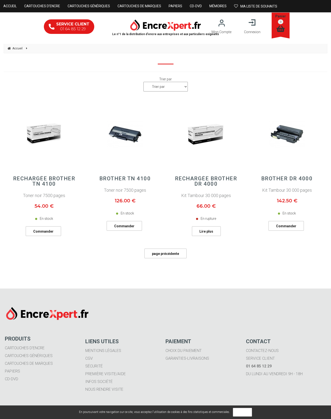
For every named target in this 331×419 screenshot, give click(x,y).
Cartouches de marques (29, 363)
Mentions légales (103, 350)
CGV (89, 358)
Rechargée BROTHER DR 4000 (206, 181)
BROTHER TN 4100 (125, 178)
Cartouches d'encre (25, 348)
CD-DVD (11, 379)
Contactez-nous (262, 350)
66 (206, 206)
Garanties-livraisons (187, 358)
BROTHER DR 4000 (287, 178)
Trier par (165, 79)
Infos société (99, 381)
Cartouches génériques (29, 355)
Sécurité (94, 366)
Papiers (12, 371)
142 (287, 201)
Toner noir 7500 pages (44, 195)
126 (125, 201)
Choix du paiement (184, 350)
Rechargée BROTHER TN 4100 (44, 181)
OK (242, 412)
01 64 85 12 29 (72, 26)
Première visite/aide (105, 374)
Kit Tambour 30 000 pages (206, 195)
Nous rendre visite (104, 389)
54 (44, 206)
